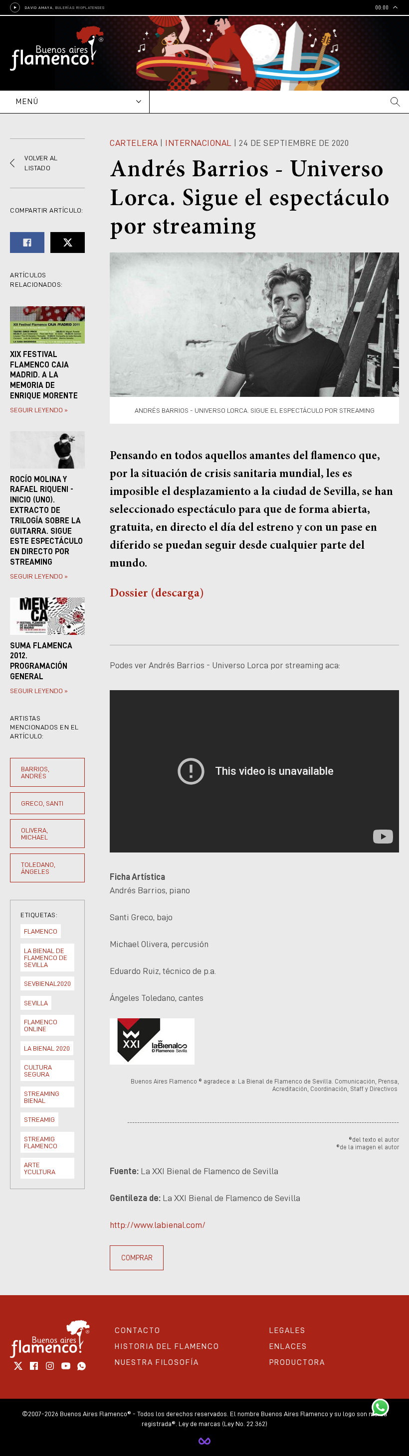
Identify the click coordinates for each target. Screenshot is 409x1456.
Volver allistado (40, 162)
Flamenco (40, 931)
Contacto (138, 1331)
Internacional (198, 142)
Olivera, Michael (34, 834)
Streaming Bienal (41, 1097)
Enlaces (288, 1346)
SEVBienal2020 (47, 983)
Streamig (39, 1119)
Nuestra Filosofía (157, 1362)
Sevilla (36, 1002)
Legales (287, 1331)
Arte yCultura (39, 1168)
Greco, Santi (42, 803)
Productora (297, 1362)
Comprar (137, 1257)
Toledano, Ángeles (38, 868)
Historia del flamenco (167, 1346)
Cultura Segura (38, 1071)
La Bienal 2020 (47, 1048)
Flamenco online (40, 1025)
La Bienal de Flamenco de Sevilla (45, 957)
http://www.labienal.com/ (157, 1224)
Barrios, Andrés (35, 772)
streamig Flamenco (40, 1142)
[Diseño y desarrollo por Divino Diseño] (205, 1441)
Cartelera (134, 142)
